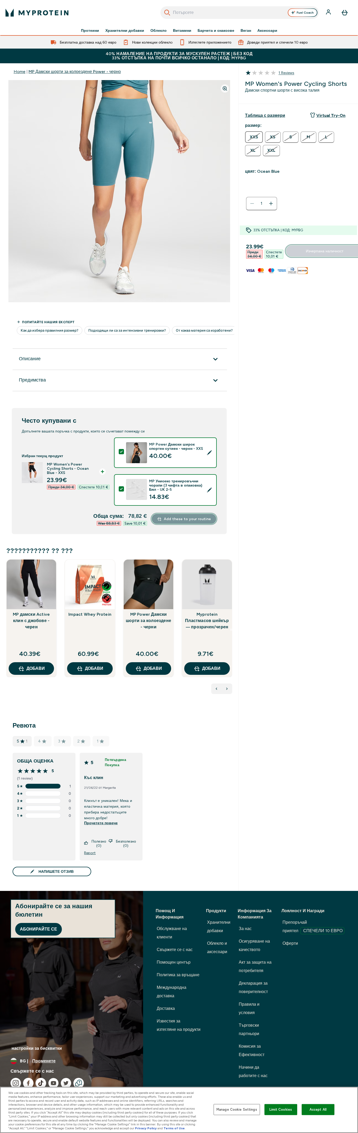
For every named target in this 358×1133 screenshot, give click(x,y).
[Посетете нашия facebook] (28, 1083)
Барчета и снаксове (216, 30)
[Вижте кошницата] (344, 12)
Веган (246, 30)
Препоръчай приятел (313, 926)
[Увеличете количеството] (271, 203)
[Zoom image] (225, 88)
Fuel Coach (305, 12)
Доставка (166, 1008)
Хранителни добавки (124, 30)
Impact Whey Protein (89, 614)
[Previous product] (216, 688)
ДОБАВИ (35, 668)
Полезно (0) (98, 843)
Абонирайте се (38, 929)
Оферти (290, 943)
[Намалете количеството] (252, 203)
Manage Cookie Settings (236, 1109)
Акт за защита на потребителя (255, 966)
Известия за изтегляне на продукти (178, 1025)
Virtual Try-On (330, 115)
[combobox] (239, 12)
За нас (245, 928)
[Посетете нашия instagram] (15, 1083)
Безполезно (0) (126, 843)
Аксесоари (267, 30)
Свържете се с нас (175, 949)
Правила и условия (249, 1008)
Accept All (318, 1109)
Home (19, 71)
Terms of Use (174, 1128)
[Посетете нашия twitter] (66, 1083)
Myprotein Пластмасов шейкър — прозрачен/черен (207, 620)
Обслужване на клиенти (172, 932)
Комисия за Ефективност (251, 1050)
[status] (261, 203)
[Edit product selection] (209, 452)
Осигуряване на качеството (254, 945)
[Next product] (227, 688)
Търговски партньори (249, 1029)
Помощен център (174, 962)
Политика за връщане (178, 975)
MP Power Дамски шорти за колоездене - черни (148, 620)
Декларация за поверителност (253, 987)
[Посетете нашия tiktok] (41, 1083)
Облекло (158, 30)
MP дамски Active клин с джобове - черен (31, 620)
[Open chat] (78, 1083)
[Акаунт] (329, 12)
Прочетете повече (101, 823)
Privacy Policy (146, 1128)
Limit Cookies (280, 1109)
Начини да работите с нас (253, 1071)
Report (90, 853)
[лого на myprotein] (37, 12)
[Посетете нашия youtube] (53, 1083)
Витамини (182, 30)
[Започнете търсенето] (167, 12)
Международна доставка (171, 991)
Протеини (90, 30)
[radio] (254, 137)
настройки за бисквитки (37, 1048)
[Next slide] (231, 630)
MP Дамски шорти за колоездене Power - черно (75, 71)
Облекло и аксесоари (217, 947)
